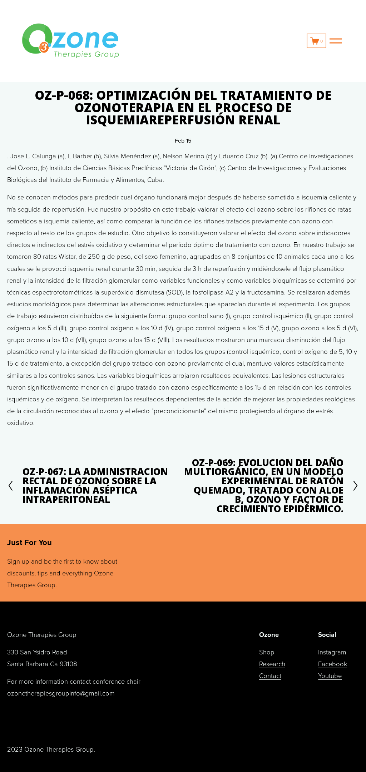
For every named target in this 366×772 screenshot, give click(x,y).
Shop (266, 652)
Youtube (330, 675)
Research (272, 663)
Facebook (332, 663)
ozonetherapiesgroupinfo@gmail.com (61, 693)
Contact (270, 675)
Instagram (332, 652)
